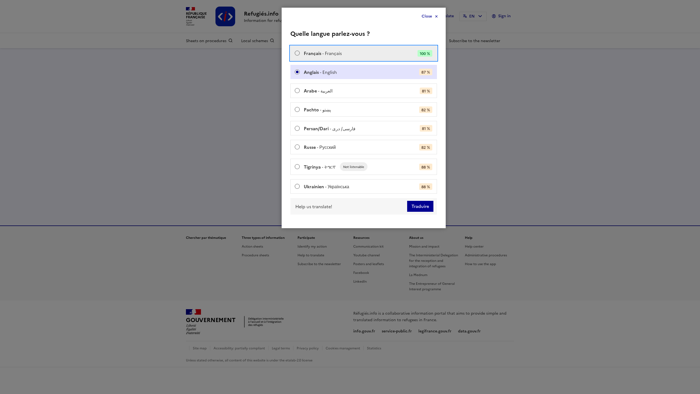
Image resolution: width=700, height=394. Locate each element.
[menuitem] (363, 53)
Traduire (420, 206)
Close (427, 16)
